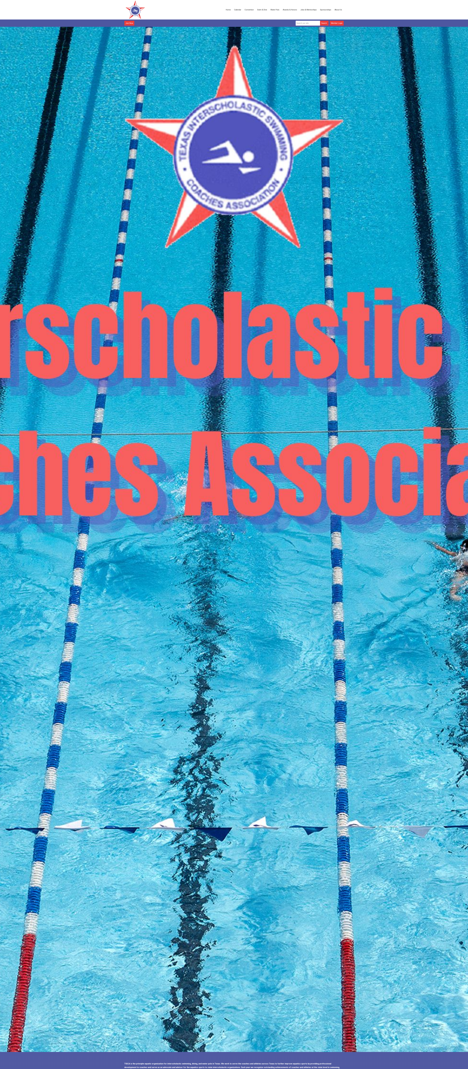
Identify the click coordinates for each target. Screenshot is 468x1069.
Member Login (336, 23)
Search (324, 23)
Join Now (129, 23)
